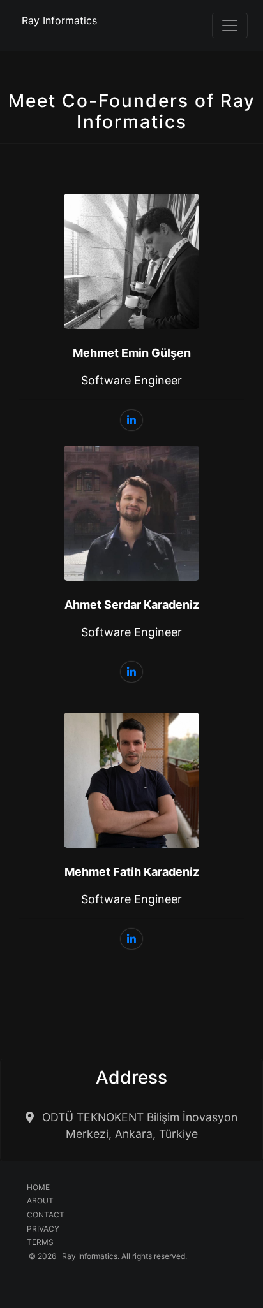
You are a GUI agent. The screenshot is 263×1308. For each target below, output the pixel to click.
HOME (38, 1187)
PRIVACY (43, 1228)
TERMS (40, 1242)
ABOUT (40, 1200)
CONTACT (45, 1214)
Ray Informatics (59, 20)
